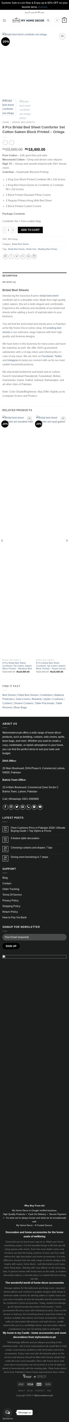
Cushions (57, 699)
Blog (5, 877)
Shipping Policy (11, 906)
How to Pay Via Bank (14, 917)
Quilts (47, 699)
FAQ (49, 1391)
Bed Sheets (9, 695)
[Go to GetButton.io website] (8, 1419)
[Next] (61, 64)
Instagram (13, 360)
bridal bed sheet (49, 295)
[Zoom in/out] (12, 1403)
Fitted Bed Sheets (28, 695)
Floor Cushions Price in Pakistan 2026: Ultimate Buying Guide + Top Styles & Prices (38, 829)
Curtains (7, 703)
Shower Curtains (23, 703)
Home (5, 122)
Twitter (58, 356)
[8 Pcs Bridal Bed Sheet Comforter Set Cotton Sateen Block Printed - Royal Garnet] (51, 537)
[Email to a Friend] (22, 256)
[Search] (48, 20)
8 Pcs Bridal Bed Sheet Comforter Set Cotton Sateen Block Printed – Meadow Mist (17, 666)
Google (35, 1210)
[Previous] (8, 64)
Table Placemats (44, 703)
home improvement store (45, 1372)
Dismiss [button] (42, 7)
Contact (6, 883)
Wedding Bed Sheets (47, 249)
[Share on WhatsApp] (5, 256)
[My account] (57, 20)
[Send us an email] (22, 807)
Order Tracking (10, 889)
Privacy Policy (10, 900)
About (21, 1391)
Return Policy (10, 911)
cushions (27, 1291)
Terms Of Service (12, 894)
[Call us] (28, 807)
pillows (44, 1267)
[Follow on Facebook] (5, 807)
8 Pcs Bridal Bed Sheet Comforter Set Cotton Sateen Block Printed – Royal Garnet (51, 666)
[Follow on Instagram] (11, 807)
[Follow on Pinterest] (34, 807)
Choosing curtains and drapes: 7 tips (31, 847)
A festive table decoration (25, 838)
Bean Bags (20, 707)
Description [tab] (9, 275)
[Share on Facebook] (11, 256)
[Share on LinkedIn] (34, 256)
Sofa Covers (23, 699)
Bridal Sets (31, 249)
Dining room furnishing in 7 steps (29, 857)
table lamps (57, 1291)
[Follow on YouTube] (40, 807)
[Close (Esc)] (3, 1403)
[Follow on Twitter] (17, 807)
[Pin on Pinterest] (28, 256)
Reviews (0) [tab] (9, 282)
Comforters (46, 695)
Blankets (37, 699)
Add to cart (30, 230)
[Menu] (4, 20)
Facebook (47, 356)
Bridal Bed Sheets (23, 122)
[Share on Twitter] (17, 256)
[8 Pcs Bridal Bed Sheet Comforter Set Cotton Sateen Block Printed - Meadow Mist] (17, 537)
